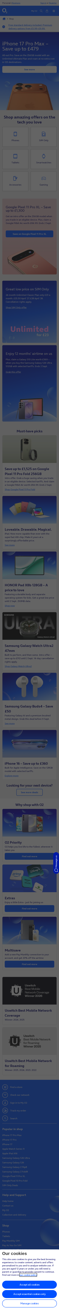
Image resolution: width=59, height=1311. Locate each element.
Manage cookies (29, 1303)
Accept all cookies (29, 1284)
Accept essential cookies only (29, 1294)
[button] (56, 863)
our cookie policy (28, 1274)
